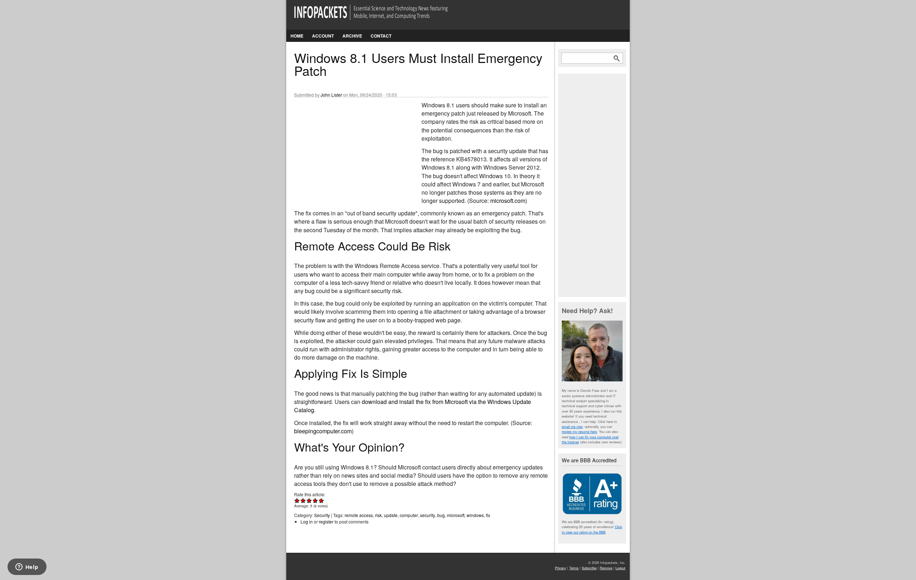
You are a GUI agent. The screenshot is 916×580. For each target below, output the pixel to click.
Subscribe (589, 567)
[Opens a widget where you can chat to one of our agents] (27, 567)
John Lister (331, 95)
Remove (606, 567)
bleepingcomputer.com (323, 431)
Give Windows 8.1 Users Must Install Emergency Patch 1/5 (297, 500)
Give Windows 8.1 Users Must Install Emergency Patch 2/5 (303, 500)
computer (409, 515)
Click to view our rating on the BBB (592, 529)
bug (441, 515)
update (391, 515)
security (427, 515)
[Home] (381, 17)
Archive (352, 36)
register (326, 521)
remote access (359, 515)
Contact (381, 36)
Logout (620, 567)
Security (322, 515)
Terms (574, 567)
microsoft (455, 515)
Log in (307, 521)
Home (297, 36)
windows (475, 515)
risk (378, 515)
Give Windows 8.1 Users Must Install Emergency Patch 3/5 (309, 500)
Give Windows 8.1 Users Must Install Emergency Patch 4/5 (315, 500)
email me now (572, 426)
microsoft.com (507, 200)
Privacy (560, 567)
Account (323, 36)
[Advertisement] (347, 148)
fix (488, 515)
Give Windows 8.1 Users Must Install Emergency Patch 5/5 (321, 500)
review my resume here (579, 431)
